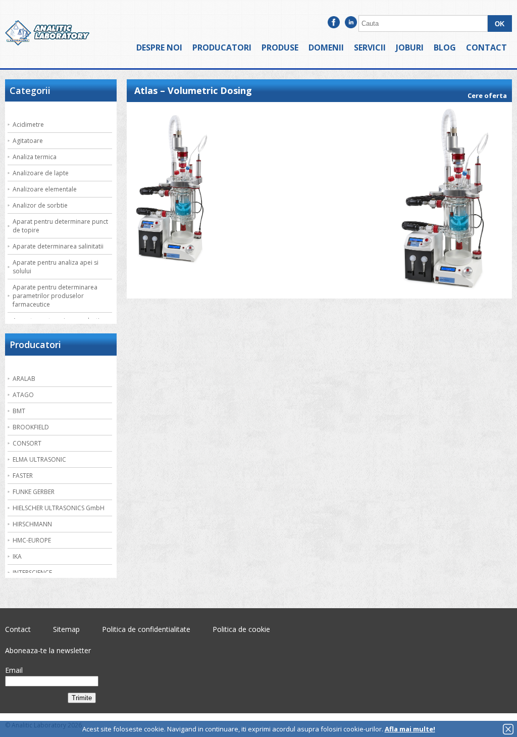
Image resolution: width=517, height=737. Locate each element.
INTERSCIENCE (32, 572)
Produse (280, 47)
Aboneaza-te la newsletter (48, 650)
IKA (17, 556)
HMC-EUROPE (32, 540)
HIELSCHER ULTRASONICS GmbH (59, 508)
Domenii (326, 47)
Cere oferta (487, 95)
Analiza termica (35, 157)
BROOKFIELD (31, 427)
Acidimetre (28, 124)
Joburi (410, 47)
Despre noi (159, 47)
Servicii (370, 47)
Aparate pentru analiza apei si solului (55, 266)
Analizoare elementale (45, 189)
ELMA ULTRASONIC (39, 459)
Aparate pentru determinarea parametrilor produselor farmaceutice (55, 296)
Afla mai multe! (410, 728)
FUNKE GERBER (34, 491)
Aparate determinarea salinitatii (58, 246)
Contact (486, 47)
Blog (445, 47)
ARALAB (24, 378)
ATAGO (23, 394)
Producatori (221, 47)
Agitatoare (28, 140)
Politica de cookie (241, 629)
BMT (19, 411)
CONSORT (27, 443)
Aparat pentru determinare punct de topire (60, 225)
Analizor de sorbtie (40, 205)
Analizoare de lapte (41, 173)
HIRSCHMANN (32, 524)
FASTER (23, 475)
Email (14, 670)
